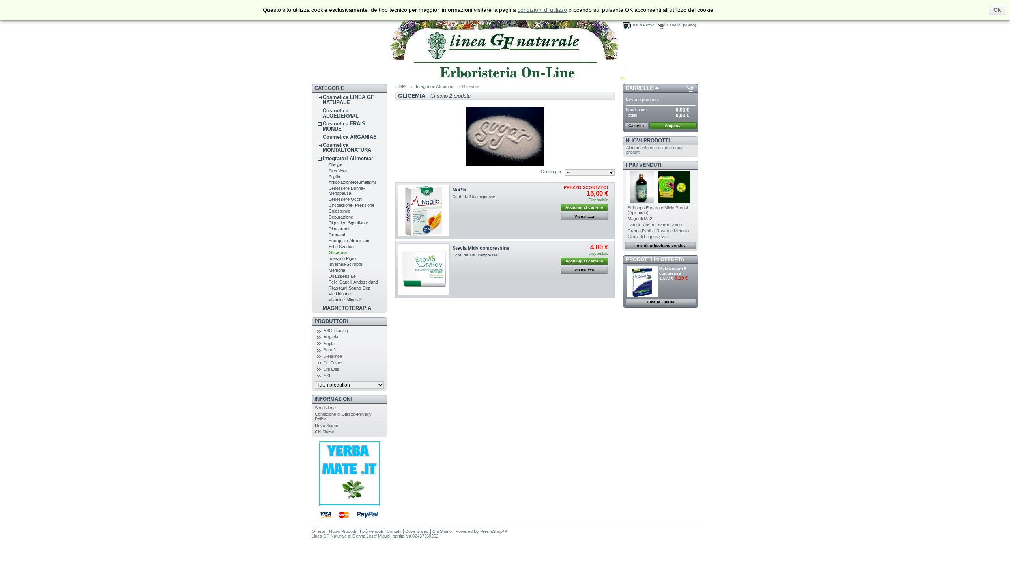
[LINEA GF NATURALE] (469, 81)
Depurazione (341, 217)
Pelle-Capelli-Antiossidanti (353, 282)
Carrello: (674, 25)
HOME (401, 86)
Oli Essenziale (342, 276)
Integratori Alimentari (349, 158)
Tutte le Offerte (661, 302)
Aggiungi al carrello (584, 207)
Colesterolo (339, 211)
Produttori (331, 321)
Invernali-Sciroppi (345, 264)
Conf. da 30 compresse (474, 196)
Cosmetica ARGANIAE (350, 137)
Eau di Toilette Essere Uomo (655, 224)
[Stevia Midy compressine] (424, 269)
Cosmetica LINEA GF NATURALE (348, 99)
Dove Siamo (326, 425)
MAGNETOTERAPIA (347, 308)
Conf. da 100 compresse (475, 255)
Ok (997, 10)
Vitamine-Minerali (345, 299)
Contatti (394, 531)
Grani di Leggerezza (647, 236)
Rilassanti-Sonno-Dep (349, 288)
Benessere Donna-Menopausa (347, 191)
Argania (331, 336)
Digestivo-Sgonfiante (348, 222)
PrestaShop (491, 531)
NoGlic (460, 189)
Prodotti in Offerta (655, 259)
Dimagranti (339, 228)
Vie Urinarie (340, 293)
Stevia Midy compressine (481, 248)
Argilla (334, 176)
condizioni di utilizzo (542, 10)
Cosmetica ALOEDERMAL (341, 113)
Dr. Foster (333, 363)
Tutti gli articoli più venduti (660, 245)
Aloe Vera (338, 170)
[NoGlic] (424, 211)
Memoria (337, 270)
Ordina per (551, 171)
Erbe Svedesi (341, 246)
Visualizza (584, 216)
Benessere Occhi (345, 199)
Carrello (640, 88)
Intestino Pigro (342, 258)
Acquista (673, 125)
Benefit (330, 350)
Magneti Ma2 (640, 218)
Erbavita (331, 369)
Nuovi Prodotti (648, 141)
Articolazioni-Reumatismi (352, 182)
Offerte (318, 531)
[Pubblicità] (349, 504)
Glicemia (338, 252)
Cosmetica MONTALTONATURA (347, 147)
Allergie (335, 164)
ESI (327, 375)
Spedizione (325, 407)
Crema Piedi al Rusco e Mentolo (658, 230)
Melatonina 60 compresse (672, 270)
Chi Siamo (324, 432)
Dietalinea (333, 356)
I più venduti (644, 165)
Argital (329, 343)
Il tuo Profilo (644, 25)
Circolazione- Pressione (351, 205)
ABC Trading (336, 330)
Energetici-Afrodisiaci (349, 240)
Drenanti (337, 234)
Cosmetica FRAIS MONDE (344, 126)
